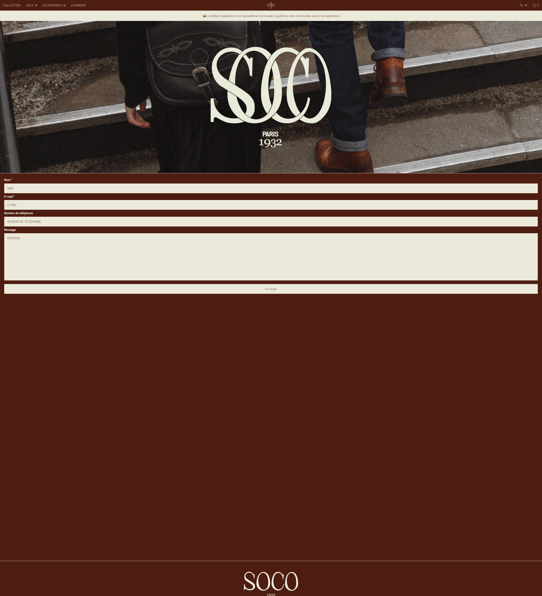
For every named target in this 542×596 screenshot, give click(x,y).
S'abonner (271, 315)
